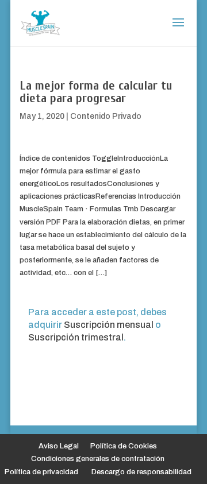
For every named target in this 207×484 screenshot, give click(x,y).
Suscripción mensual (109, 325)
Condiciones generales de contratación (97, 459)
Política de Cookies (123, 446)
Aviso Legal (59, 446)
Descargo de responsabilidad (141, 472)
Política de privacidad (41, 472)
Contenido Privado (105, 116)
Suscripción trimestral (76, 337)
